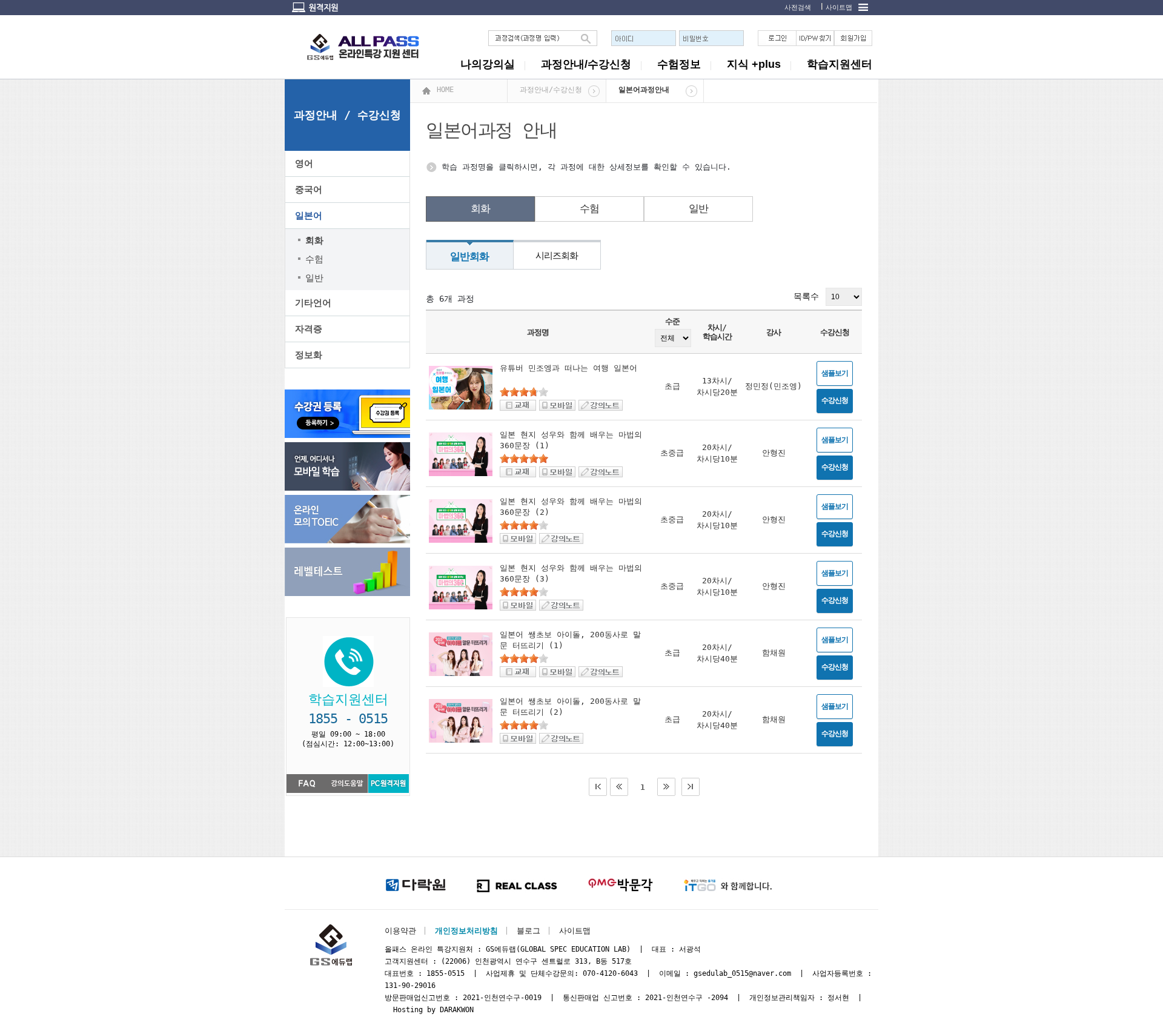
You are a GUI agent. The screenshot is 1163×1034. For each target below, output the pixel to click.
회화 (480, 208)
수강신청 (834, 400)
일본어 (308, 215)
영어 (304, 163)
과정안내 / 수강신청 (347, 114)
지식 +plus (754, 64)
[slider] (524, 392)
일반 (698, 208)
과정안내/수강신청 (586, 64)
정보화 (308, 355)
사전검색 (797, 8)
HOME (445, 89)
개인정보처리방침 (466, 931)
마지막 (690, 787)
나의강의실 (487, 64)
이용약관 (400, 931)
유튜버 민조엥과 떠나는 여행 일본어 (568, 368)
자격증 (308, 328)
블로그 (528, 931)
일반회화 (469, 256)
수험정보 (679, 64)
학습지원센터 (839, 64)
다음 (666, 787)
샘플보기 (834, 373)
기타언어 (313, 302)
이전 (619, 787)
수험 (589, 208)
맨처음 (598, 787)
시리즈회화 (556, 255)
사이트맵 (839, 8)
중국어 (308, 189)
